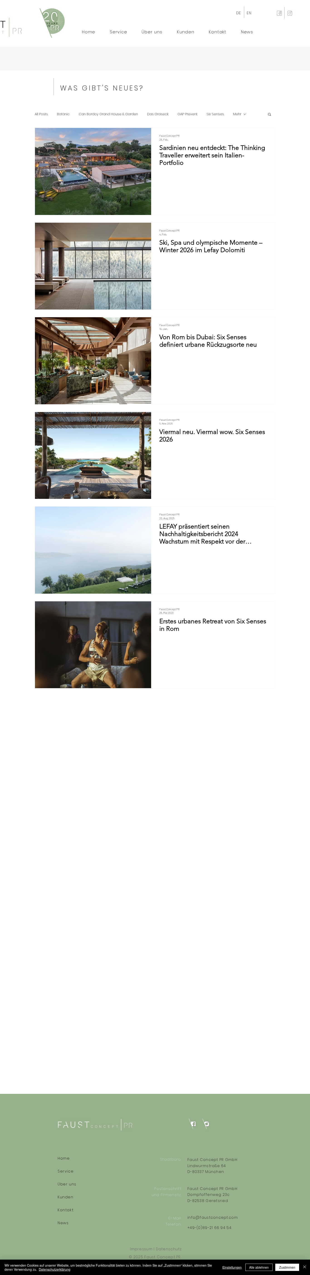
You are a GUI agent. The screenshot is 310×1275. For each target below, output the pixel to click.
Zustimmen (287, 1267)
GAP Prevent (187, 114)
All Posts (41, 114)
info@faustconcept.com (212, 1217)
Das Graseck (157, 114)
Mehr (237, 114)
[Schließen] (304, 1267)
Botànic (63, 114)
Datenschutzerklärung (54, 1269)
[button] (269, 114)
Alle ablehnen (259, 1267)
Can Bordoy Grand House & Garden (108, 114)
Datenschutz (169, 1249)
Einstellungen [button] (232, 1267)
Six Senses (215, 114)
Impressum (141, 1249)
